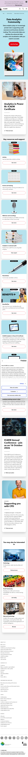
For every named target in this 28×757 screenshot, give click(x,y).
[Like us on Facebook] (10, 738)
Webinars (2, 719)
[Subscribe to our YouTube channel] (18, 738)
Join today (14, 597)
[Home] (4, 8)
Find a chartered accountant (6, 654)
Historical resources (4, 689)
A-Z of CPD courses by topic (6, 717)
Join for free (14, 44)
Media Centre (3, 657)
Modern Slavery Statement (6, 698)
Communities (9, 13)
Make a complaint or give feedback (8, 667)
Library (2, 684)
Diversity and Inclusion (5, 652)
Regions (2, 672)
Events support (4, 726)
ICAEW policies (4, 697)
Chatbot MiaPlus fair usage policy (7, 708)
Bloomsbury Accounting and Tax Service (9, 682)
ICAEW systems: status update (7, 668)
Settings (22, 383)
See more (14, 162)
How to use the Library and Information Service (10, 686)
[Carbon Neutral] (7, 743)
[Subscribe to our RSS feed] (26, 738)
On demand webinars (5, 721)
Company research (4, 687)
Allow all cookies (14, 387)
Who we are (3, 644)
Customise (13, 391)
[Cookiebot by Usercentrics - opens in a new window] (20, 361)
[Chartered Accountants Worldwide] (24, 743)
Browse (14, 626)
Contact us (3, 665)
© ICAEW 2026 (4, 750)
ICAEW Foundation (4, 656)
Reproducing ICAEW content (6, 703)
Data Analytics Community (19, 13)
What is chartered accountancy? (7, 651)
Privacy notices (3, 700)
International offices (4, 673)
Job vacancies (3, 659)
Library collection (4, 691)
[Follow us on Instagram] (14, 738)
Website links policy (4, 707)
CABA (2, 675)
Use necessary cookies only (14, 395)
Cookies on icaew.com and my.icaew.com (9, 702)
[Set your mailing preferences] (22, 738)
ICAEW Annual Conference (6, 722)
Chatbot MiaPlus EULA (5, 710)
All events (2, 716)
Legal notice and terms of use (6, 705)
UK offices (3, 670)
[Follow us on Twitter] (2, 738)
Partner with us (4, 676)
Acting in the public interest (6, 649)
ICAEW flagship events (5, 724)
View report (14, 252)
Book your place (10, 472)
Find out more (18, 5)
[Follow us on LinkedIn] (6, 738)
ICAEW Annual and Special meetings (8, 648)
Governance (3, 646)
